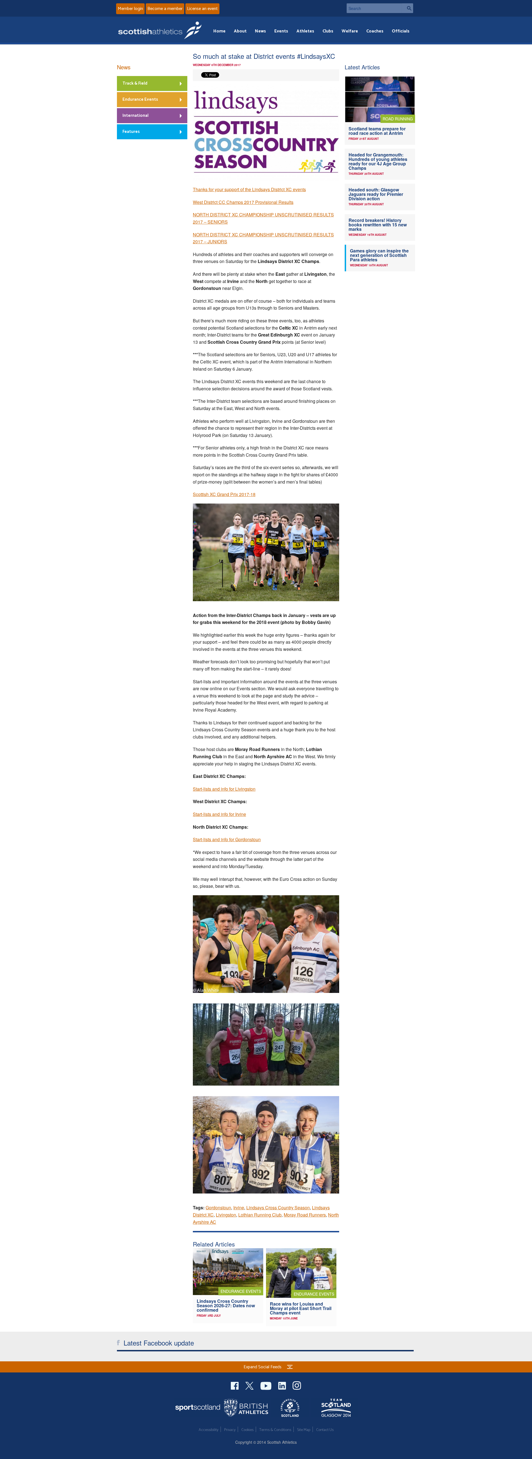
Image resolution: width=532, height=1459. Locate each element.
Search (407, 8)
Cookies (247, 1430)
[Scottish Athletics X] (250, 1385)
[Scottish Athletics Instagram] (297, 1385)
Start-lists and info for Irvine (219, 814)
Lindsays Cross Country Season (278, 1207)
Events (281, 31)
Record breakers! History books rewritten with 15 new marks (378, 224)
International (135, 115)
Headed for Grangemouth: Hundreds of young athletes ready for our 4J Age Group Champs (378, 161)
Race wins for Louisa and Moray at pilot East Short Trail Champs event (300, 1308)
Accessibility (208, 1430)
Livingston (226, 1215)
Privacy (230, 1430)
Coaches (374, 31)
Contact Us (325, 1430)
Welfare (350, 31)
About (240, 31)
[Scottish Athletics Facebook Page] (235, 1385)
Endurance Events (140, 99)
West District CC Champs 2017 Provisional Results (243, 202)
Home (219, 31)
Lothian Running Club (260, 1215)
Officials (401, 31)
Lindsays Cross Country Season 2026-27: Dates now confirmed (226, 1305)
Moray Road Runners (305, 1215)
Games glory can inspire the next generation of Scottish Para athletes (379, 255)
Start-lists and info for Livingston (224, 789)
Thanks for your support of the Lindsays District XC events (249, 189)
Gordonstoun (218, 1207)
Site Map (303, 1430)
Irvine (238, 1207)
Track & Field (134, 83)
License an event (202, 8)
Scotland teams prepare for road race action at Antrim (377, 130)
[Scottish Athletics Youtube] (266, 1385)
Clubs (328, 31)
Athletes (305, 31)
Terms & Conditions (275, 1430)
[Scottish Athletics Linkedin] (282, 1385)
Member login (130, 8)
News (260, 31)
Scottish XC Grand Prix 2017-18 (224, 494)
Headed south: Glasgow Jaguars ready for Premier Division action (376, 194)
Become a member (165, 8)
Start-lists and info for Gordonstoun (227, 839)
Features (131, 131)
